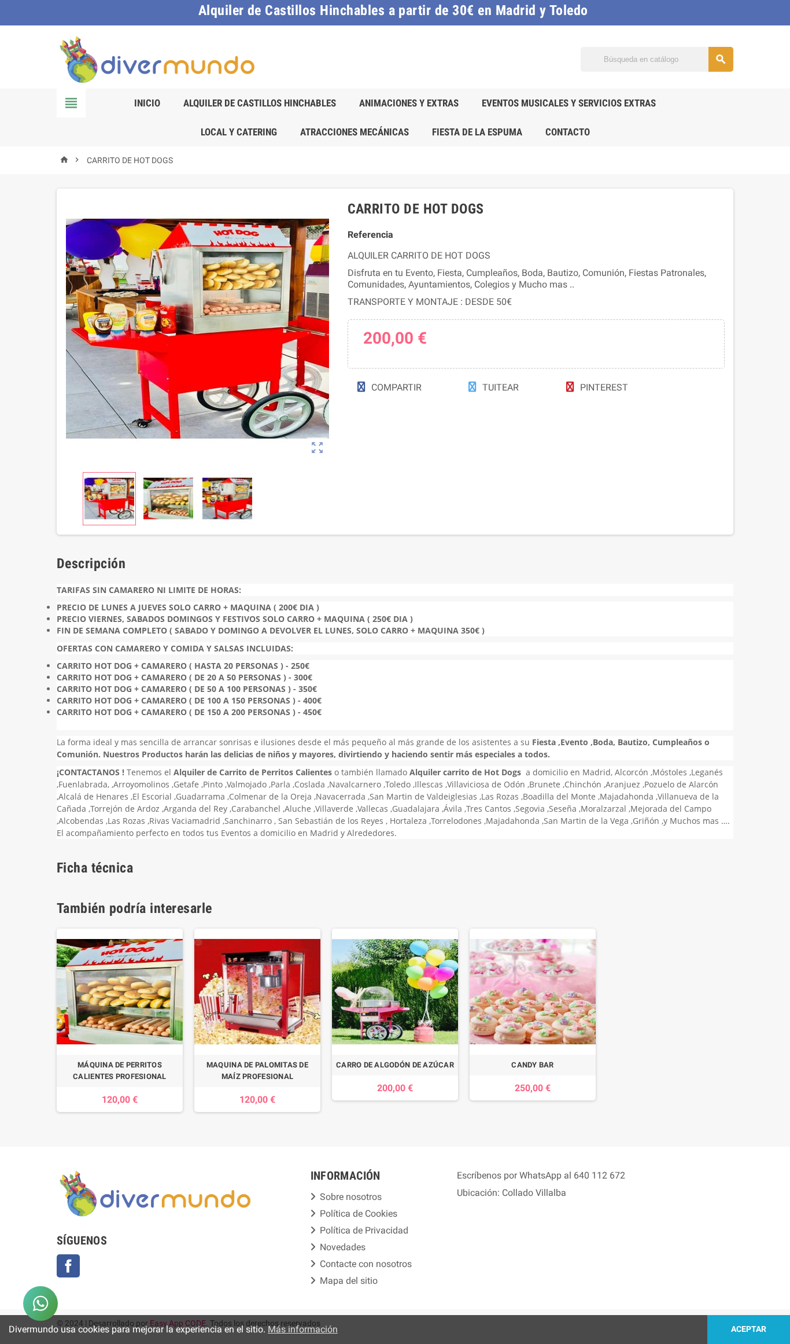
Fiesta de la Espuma (477, 132)
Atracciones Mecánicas (354, 132)
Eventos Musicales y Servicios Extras (569, 103)
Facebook (68, 1265)
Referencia (370, 234)
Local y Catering (239, 132)
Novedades (343, 1247)
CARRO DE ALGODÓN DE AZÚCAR (395, 1065)
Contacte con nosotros (366, 1263)
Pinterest (603, 387)
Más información (303, 1329)
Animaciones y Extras (409, 103)
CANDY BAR (532, 1065)
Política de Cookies (358, 1213)
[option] (120, 1020)
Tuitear (499, 387)
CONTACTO (567, 132)
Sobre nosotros (351, 1196)
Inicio (147, 103)
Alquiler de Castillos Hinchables (259, 103)
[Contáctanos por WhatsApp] (40, 1303)
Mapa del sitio (349, 1280)
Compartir (395, 387)
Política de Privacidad (364, 1230)
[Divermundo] (158, 58)
